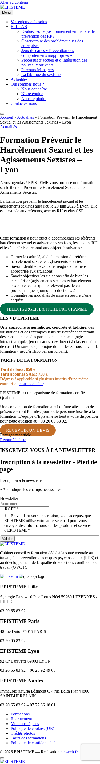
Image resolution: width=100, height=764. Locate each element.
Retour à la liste (13, 439)
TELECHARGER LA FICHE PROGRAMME (46, 309)
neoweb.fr (69, 752)
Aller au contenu (14, 2)
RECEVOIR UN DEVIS (27, 430)
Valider (7, 539)
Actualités (25, 117)
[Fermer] (2, 758)
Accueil (6, 117)
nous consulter (31, 383)
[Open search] (2, 114)
